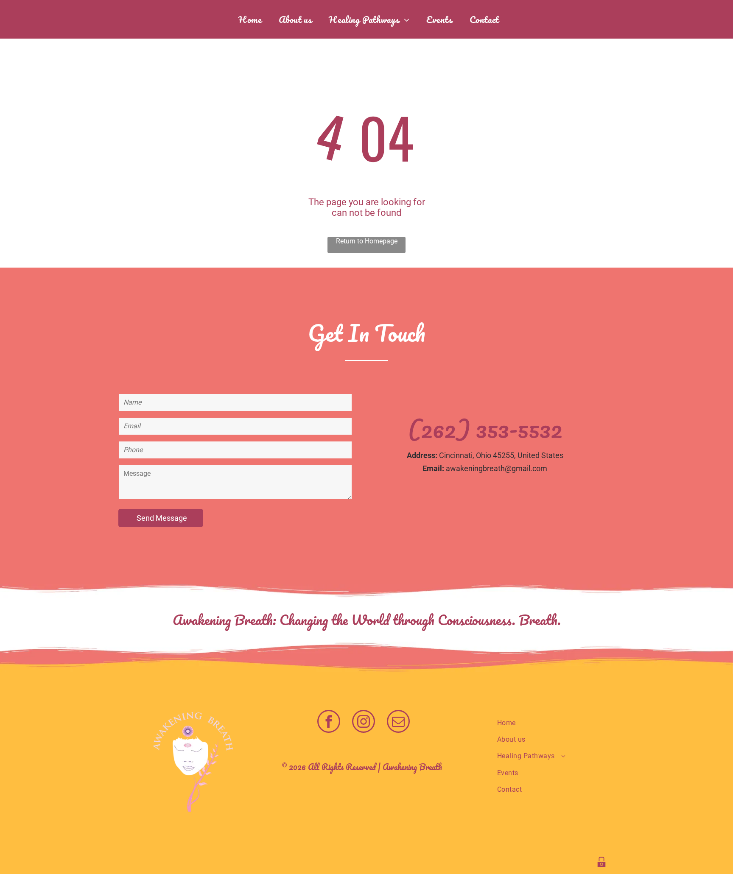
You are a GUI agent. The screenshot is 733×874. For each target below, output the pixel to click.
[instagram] (363, 722)
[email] (398, 722)
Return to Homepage (366, 241)
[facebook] (328, 722)
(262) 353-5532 (485, 429)
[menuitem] (250, 19)
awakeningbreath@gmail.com (496, 468)
